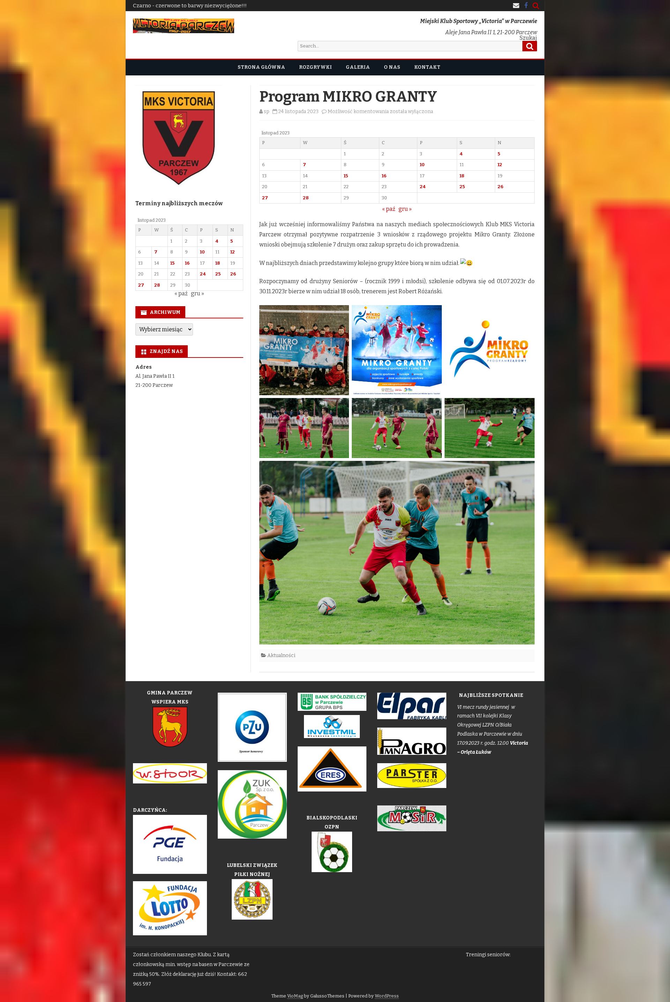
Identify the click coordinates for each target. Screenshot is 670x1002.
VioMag (295, 996)
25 (462, 186)
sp (266, 112)
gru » (405, 209)
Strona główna (261, 67)
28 (306, 197)
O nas (392, 67)
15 (346, 175)
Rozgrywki (315, 67)
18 (462, 175)
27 (265, 197)
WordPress (387, 996)
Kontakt (427, 67)
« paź (388, 209)
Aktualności (281, 655)
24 (422, 186)
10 (422, 164)
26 (500, 186)
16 (384, 175)
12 (500, 164)
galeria (358, 67)
